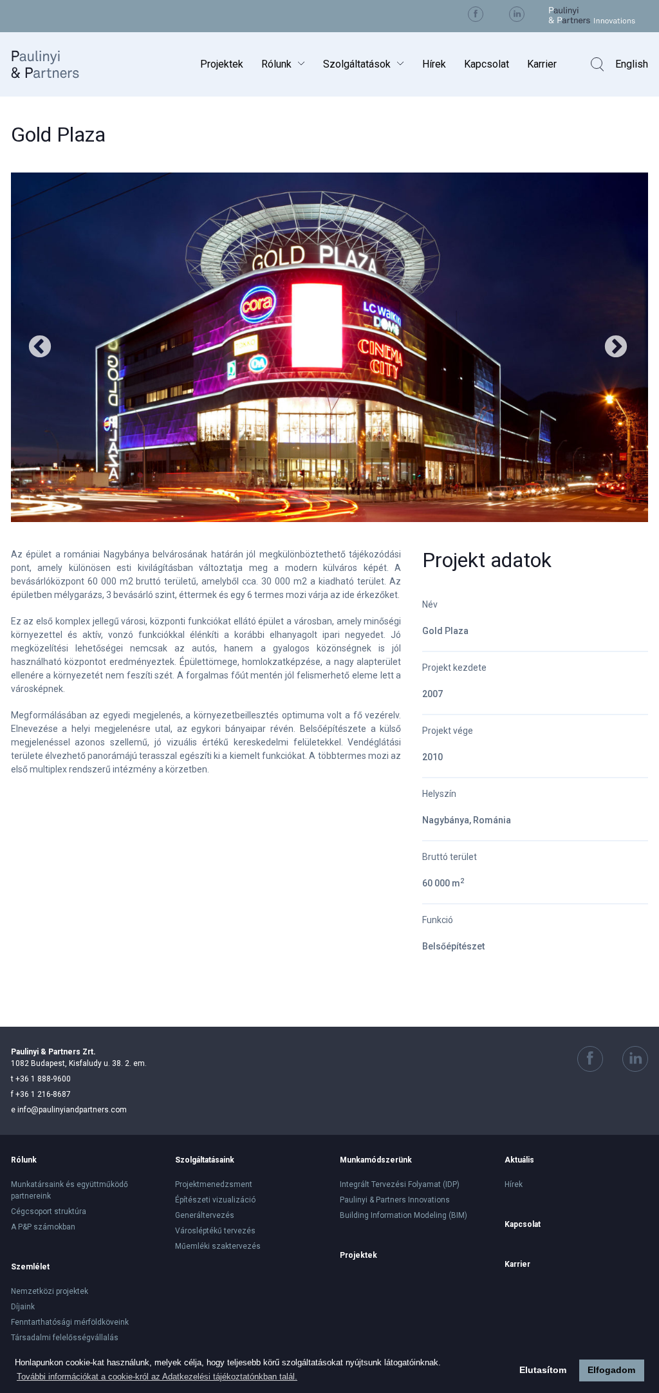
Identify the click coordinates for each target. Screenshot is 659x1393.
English (631, 64)
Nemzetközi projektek (49, 1291)
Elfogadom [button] (611, 1370)
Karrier (542, 64)
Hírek (434, 64)
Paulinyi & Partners (55, 64)
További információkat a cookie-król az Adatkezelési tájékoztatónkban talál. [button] (157, 1376)
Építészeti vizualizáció (215, 1199)
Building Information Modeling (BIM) (404, 1215)
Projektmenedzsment (213, 1184)
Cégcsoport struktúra (48, 1211)
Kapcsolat (486, 64)
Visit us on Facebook (475, 14)
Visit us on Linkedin (516, 14)
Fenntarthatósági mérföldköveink (70, 1322)
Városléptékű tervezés (215, 1230)
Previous (40, 347)
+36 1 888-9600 (41, 1078)
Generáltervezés (204, 1215)
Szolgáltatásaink (204, 1159)
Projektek (221, 64)
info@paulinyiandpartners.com (69, 1109)
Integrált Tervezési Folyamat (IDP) (399, 1184)
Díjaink (23, 1306)
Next (616, 347)
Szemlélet (30, 1266)
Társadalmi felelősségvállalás (64, 1337)
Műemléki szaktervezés (218, 1246)
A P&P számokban (43, 1226)
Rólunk (276, 64)
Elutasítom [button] (542, 1370)
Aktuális (519, 1159)
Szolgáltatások (357, 64)
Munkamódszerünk (376, 1159)
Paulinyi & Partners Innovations (395, 1199)
